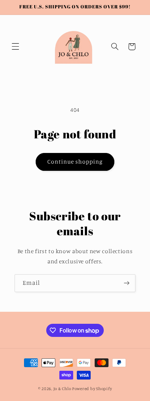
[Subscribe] (126, 283)
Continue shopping (75, 161)
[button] (15, 46)
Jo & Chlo (62, 388)
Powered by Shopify (92, 388)
